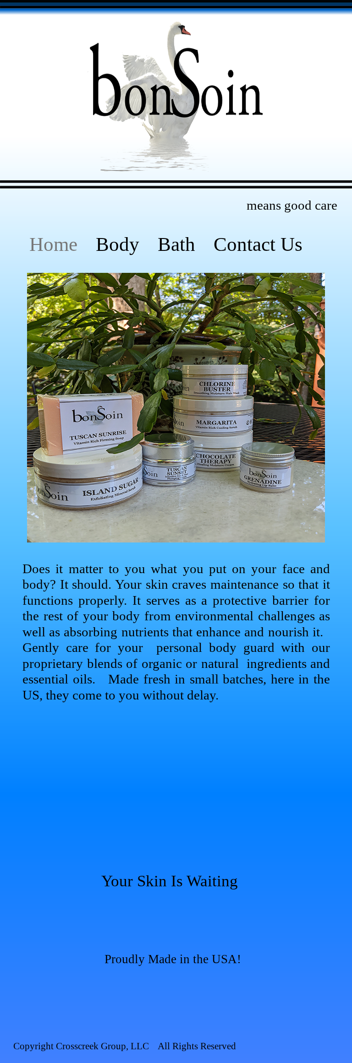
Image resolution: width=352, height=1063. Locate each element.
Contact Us (258, 244)
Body (117, 244)
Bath (176, 244)
